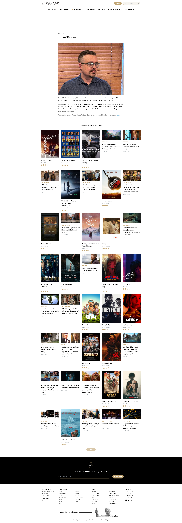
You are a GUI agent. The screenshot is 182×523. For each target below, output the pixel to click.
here (118, 115)
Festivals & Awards (115, 9)
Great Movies (78, 9)
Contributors (130, 9)
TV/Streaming (90, 9)
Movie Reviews (52, 9)
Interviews (102, 9)
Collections (64, 9)
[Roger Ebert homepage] (51, 3)
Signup (118, 3)
